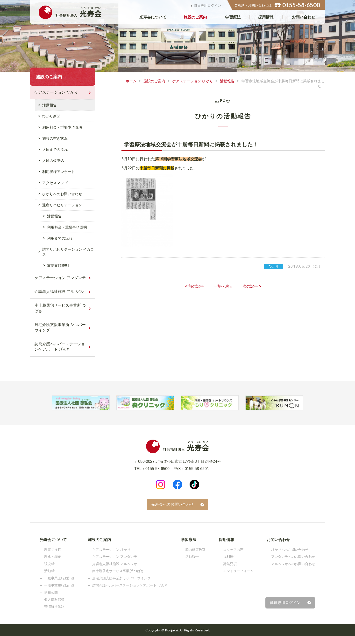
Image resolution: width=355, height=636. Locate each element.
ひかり (274, 266)
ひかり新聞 (51, 116)
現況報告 (51, 564)
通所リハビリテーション (62, 205)
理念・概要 (52, 557)
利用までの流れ (59, 238)
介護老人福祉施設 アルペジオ (60, 292)
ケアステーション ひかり (192, 81)
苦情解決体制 (54, 606)
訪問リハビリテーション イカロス (68, 251)
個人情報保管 (54, 599)
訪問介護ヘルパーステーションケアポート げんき (60, 346)
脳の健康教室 (195, 550)
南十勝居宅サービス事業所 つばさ (60, 308)
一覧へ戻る (223, 286)
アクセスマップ (55, 183)
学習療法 (233, 17)
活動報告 (227, 81)
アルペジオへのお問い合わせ (293, 564)
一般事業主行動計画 (59, 578)
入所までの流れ (55, 149)
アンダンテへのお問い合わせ (293, 557)
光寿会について (152, 17)
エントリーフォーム (238, 571)
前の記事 (194, 286)
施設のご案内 (195, 17)
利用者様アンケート (58, 172)
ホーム (131, 81)
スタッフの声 (233, 550)
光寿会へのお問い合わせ (172, 504)
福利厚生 (230, 557)
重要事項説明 (58, 265)
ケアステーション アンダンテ (60, 278)
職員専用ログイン (207, 5)
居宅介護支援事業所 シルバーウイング (60, 327)
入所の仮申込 (53, 161)
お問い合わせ (303, 17)
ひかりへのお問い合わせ (62, 194)
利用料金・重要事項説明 (62, 127)
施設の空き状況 (55, 138)
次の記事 (251, 286)
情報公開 (51, 592)
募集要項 (230, 564)
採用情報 (266, 17)
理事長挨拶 (52, 550)
